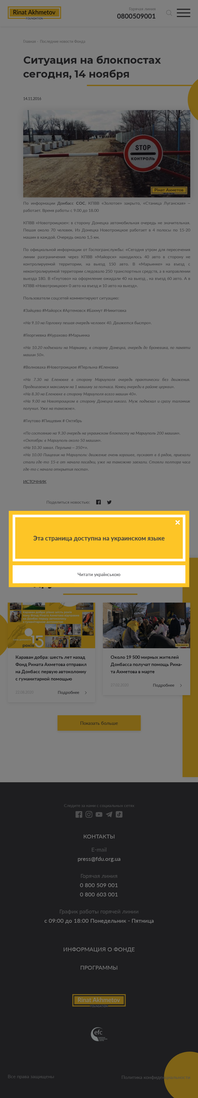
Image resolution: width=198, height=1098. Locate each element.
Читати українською (99, 574)
